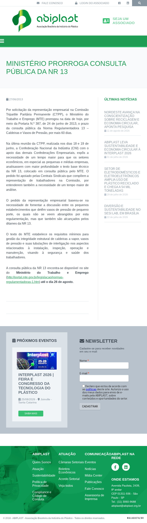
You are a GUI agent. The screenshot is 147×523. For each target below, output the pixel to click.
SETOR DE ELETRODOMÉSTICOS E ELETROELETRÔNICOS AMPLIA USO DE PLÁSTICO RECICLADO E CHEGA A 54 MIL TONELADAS (122, 179)
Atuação (38, 469)
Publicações (93, 482)
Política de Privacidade (40, 483)
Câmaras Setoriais (71, 462)
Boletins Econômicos (67, 470)
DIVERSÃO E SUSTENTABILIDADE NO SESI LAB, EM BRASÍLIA (122, 209)
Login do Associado (94, 3)
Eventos (90, 462)
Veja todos (66, 485)
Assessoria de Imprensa (94, 497)
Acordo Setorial (69, 479)
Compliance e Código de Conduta (41, 496)
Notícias (90, 469)
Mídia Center (93, 475)
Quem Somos (41, 462)
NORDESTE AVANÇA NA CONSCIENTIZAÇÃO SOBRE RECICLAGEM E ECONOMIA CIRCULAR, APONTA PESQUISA (122, 119)
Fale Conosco (52, 3)
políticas (91, 389)
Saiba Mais (30, 413)
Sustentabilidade (43, 475)
